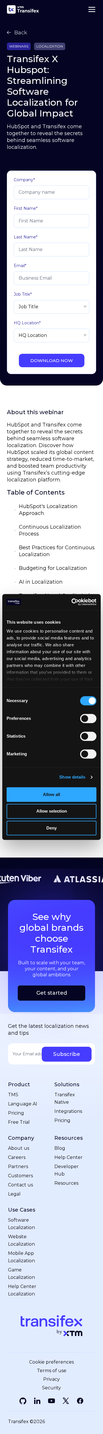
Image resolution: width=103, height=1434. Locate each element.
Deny (51, 827)
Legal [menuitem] (14, 1194)
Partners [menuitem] (18, 1166)
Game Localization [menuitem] (21, 1273)
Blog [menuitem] (59, 1148)
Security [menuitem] (51, 1387)
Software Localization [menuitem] (21, 1223)
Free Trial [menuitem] (19, 1122)
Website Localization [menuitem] (21, 1240)
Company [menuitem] (21, 1138)
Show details (72, 777)
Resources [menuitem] (68, 1138)
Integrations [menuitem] (68, 1111)
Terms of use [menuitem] (51, 1370)
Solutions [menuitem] (66, 1085)
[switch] (88, 718)
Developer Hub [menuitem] (66, 1170)
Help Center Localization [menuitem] (22, 1290)
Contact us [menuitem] (20, 1185)
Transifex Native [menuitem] (64, 1098)
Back (20, 32)
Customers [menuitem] (20, 1175)
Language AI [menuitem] (22, 1104)
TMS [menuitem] (13, 1094)
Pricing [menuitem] (16, 1113)
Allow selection (51, 811)
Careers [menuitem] (16, 1157)
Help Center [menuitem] (68, 1157)
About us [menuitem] (18, 1148)
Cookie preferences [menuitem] (51, 1362)
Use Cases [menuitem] (21, 1210)
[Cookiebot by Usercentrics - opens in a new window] (72, 602)
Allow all (51, 794)
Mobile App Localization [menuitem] (21, 1257)
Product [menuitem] (19, 1085)
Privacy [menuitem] (51, 1379)
